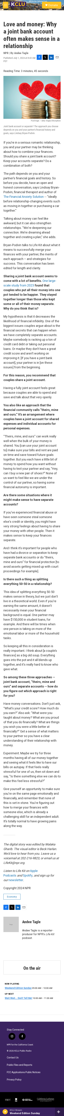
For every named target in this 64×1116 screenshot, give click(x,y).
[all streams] (59, 1111)
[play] (5, 1111)
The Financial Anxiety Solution (23, 196)
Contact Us (13, 1057)
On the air (31, 968)
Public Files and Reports (19, 1065)
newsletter (16, 880)
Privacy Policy (14, 1079)
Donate (53, 5)
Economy (12, 896)
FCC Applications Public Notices (23, 1072)
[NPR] (8, 1099)
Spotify (28, 875)
